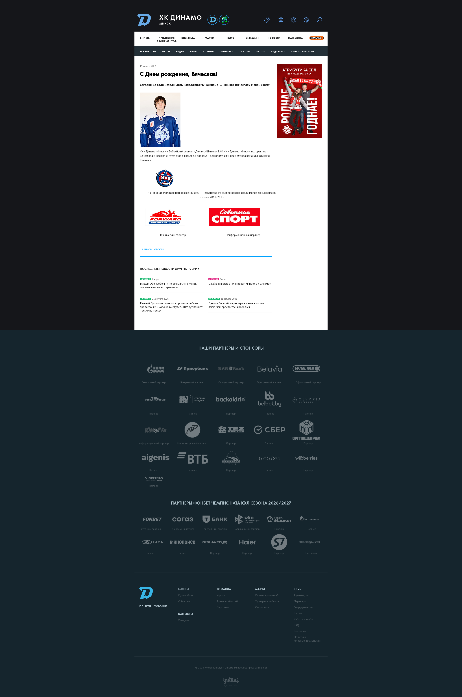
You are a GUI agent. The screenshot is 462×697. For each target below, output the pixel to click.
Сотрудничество (304, 607)
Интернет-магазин (153, 606)
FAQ (296, 625)
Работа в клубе (303, 619)
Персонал (223, 607)
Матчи (209, 38)
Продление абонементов (167, 39)
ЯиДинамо (278, 51)
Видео (180, 51)
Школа (260, 51)
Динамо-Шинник (212, 20)
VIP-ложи (184, 601)
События (208, 51)
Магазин (252, 38)
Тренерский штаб (227, 601)
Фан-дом (183, 620)
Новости (273, 38)
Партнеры (300, 601)
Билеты (145, 38)
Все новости (148, 51)
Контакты (300, 631)
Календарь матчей (266, 595)
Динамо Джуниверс (224, 20)
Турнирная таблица (267, 601)
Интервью (227, 51)
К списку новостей (153, 249)
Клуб (230, 38)
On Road (244, 51)
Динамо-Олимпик (303, 51)
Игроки (221, 595)
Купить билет (186, 595)
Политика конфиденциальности (307, 638)
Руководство (302, 595)
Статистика (262, 607)
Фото (193, 51)
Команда (188, 38)
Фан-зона (295, 38)
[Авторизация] (293, 20)
